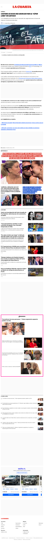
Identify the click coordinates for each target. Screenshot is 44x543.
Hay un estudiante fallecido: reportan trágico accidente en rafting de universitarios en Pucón (13, 270)
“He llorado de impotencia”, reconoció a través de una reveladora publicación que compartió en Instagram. (12, 240)
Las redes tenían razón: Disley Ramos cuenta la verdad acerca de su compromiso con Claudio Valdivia (19, 418)
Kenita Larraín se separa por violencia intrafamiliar (11, 366)
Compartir (3, 52)
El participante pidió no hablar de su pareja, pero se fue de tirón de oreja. (13, 262)
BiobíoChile (29, 71)
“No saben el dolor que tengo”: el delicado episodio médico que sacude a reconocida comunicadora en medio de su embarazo (12, 236)
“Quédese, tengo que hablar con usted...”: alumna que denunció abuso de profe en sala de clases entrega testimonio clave (18, 423)
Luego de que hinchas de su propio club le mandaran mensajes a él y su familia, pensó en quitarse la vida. (12, 229)
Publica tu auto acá (22, 472)
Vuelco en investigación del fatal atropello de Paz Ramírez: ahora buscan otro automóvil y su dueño (13, 214)
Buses (11, 147)
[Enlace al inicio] (22, 317)
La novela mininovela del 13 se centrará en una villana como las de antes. (14, 250)
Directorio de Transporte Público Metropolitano (30, 78)
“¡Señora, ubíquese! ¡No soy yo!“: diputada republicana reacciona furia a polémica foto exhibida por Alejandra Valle (10, 190)
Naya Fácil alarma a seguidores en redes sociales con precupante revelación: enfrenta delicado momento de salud (19, 409)
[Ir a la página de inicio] (22, 7)
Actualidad (8, 147)
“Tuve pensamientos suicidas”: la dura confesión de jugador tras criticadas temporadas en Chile (11, 225)
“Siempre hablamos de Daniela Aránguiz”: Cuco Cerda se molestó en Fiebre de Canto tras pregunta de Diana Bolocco (13, 259)
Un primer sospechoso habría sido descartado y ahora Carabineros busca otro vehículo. (12, 218)
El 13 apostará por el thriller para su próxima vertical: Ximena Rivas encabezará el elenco (13, 247)
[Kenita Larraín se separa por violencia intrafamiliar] (31, 368)
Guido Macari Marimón (10, 23)
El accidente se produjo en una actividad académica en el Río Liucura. (13, 274)
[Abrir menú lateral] (2, 7)
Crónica (3, 11)
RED (30, 66)
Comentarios (10, 52)
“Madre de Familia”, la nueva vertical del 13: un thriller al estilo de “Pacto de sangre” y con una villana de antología (12, 341)
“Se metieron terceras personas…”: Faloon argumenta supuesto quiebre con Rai (20, 320)
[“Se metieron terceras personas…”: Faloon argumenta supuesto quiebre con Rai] (22, 328)
